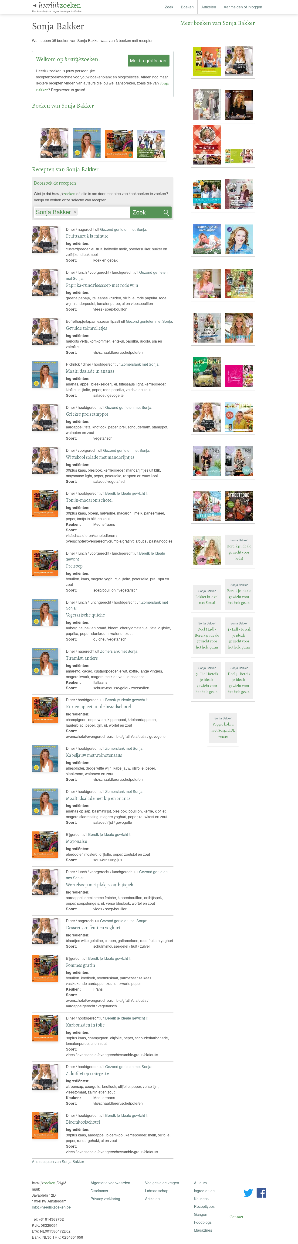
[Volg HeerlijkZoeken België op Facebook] (261, 1194)
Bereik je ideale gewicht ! (126, 493)
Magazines (203, 1230)
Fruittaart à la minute (87, 236)
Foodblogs (203, 1222)
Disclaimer (99, 1190)
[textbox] (81, 212)
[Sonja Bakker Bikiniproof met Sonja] (239, 342)
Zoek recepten (144, 213)
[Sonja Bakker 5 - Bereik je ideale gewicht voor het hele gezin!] (207, 342)
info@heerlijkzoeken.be (51, 1207)
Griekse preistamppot (87, 414)
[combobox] (82, 210)
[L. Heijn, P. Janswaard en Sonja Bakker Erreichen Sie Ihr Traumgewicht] (239, 253)
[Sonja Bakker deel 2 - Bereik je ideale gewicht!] (239, 164)
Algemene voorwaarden (110, 1182)
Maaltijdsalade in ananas (90, 371)
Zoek (169, 7)
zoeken (60, 5)
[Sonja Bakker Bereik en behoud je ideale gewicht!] (239, 120)
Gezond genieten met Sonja (123, 229)
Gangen (200, 1214)
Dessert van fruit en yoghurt (93, 927)
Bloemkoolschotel (83, 1122)
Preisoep (74, 566)
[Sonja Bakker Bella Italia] (207, 387)
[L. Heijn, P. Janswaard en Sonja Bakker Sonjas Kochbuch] (207, 298)
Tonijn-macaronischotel (89, 500)
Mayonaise (76, 841)
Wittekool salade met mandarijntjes (100, 457)
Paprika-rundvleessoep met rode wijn (102, 285)
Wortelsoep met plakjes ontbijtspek (99, 884)
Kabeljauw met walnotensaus (94, 755)
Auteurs (200, 1182)
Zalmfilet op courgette (87, 1073)
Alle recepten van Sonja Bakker (58, 1161)
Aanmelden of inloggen (243, 7)
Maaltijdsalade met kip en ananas (98, 798)
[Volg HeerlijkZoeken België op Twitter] (248, 1194)
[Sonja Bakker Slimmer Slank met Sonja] (207, 476)
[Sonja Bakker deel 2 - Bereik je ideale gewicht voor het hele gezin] (207, 120)
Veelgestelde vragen (162, 1182)
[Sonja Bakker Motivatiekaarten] (239, 387)
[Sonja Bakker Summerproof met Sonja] (207, 520)
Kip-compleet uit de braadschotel (98, 706)
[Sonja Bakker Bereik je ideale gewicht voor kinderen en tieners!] (150, 158)
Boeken (187, 7)
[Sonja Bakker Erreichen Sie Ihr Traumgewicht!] (207, 432)
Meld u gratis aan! (149, 60)
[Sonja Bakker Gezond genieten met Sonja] (55, 158)
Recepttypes (204, 1206)
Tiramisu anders (82, 658)
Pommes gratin (80, 965)
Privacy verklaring (105, 1198)
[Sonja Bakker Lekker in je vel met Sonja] (207, 253)
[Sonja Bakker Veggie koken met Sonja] (207, 565)
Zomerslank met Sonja (140, 364)
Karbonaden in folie (85, 1025)
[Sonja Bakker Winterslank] (207, 164)
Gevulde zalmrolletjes (86, 328)
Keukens (201, 1198)
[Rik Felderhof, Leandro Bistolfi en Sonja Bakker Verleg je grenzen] (207, 209)
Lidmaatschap (156, 1190)
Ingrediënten (204, 1190)
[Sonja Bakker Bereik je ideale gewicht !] (119, 158)
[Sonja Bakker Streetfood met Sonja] (239, 520)
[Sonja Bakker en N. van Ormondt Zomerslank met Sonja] (87, 158)
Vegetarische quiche (85, 615)
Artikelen (208, 7)
